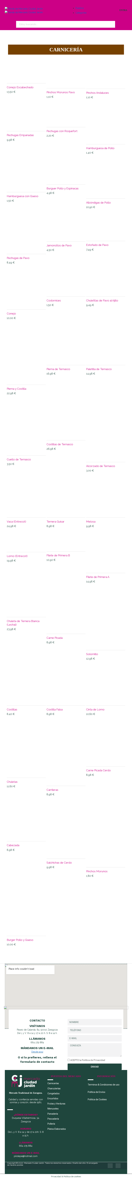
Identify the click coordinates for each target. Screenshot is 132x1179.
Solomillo (92, 654)
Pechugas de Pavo (18, 258)
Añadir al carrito (26, 77)
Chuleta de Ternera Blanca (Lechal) (23, 622)
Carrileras (52, 789)
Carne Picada (55, 637)
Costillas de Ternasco (60, 444)
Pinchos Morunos (97, 871)
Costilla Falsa (55, 709)
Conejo (11, 313)
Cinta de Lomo (95, 709)
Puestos (79, 8)
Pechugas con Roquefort (62, 131)
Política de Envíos (96, 1092)
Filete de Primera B (58, 555)
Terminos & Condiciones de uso (103, 1084)
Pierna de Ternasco (58, 369)
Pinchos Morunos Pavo (61, 92)
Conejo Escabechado (20, 87)
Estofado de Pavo (97, 245)
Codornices (54, 300)
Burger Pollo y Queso (20, 939)
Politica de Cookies (97, 1099)
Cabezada (13, 845)
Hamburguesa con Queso (22, 196)
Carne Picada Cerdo (98, 770)
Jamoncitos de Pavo (59, 245)
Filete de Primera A (97, 577)
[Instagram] (118, 1165)
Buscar (119, 24)
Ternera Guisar (55, 521)
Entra (123, 10)
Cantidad (17, 62)
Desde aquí (37, 1052)
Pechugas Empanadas (20, 135)
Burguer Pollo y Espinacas (63, 188)
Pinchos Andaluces (97, 92)
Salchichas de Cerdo (59, 862)
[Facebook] (110, 1165)
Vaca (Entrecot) (16, 521)
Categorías (81, 12)
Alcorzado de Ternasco (100, 466)
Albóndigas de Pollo (98, 202)
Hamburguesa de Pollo (100, 148)
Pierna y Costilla (16, 388)
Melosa (90, 521)
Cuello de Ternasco (19, 459)
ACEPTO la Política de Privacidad (87, 1060)
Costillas (12, 709)
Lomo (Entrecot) (17, 556)
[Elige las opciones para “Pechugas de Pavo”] (26, 249)
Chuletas (12, 781)
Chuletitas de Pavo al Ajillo (102, 300)
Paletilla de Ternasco (99, 369)
